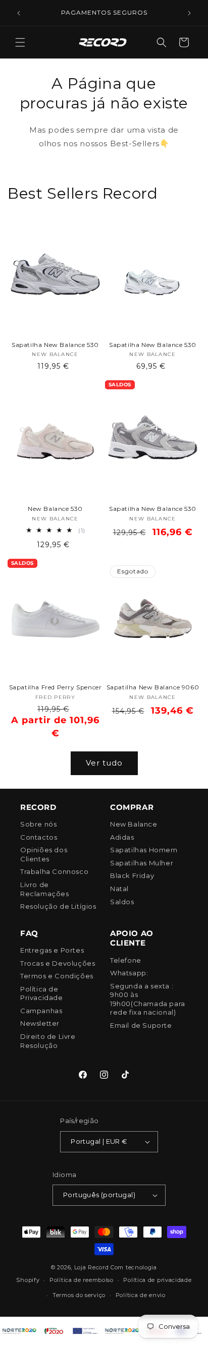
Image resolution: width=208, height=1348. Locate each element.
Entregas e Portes (52, 950)
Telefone (125, 960)
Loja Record (91, 1267)
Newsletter (40, 1023)
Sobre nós (38, 824)
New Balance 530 (55, 508)
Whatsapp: (129, 973)
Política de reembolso (81, 1279)
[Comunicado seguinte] (189, 13)
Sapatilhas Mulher (141, 863)
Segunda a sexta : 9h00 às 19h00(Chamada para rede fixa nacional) (147, 999)
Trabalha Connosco (54, 871)
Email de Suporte (141, 1025)
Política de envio (141, 1295)
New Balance (134, 824)
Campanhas (41, 1011)
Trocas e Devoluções (57, 963)
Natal (119, 889)
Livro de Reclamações (44, 889)
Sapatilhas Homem (144, 850)
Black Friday (132, 875)
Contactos (38, 837)
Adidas (122, 837)
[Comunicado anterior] (19, 13)
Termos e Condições (56, 976)
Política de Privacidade (41, 993)
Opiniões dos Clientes (43, 854)
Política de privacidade (157, 1279)
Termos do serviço (79, 1295)
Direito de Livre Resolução (48, 1040)
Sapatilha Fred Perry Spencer (55, 687)
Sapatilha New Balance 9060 (153, 687)
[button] (20, 42)
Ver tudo (104, 763)
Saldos (122, 902)
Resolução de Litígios (58, 906)
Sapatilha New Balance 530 (55, 344)
